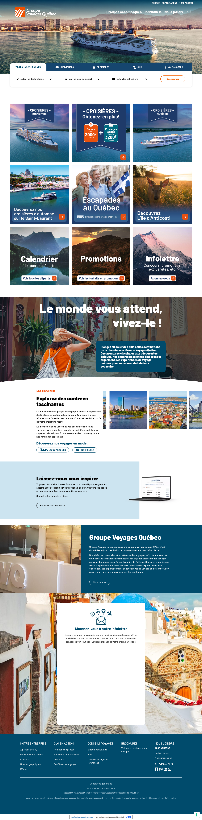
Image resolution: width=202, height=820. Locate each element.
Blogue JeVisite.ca (97, 749)
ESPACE (169, 3)
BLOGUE (156, 3)
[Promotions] (101, 256)
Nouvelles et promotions (67, 754)
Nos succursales (163, 757)
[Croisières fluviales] (162, 132)
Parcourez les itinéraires (52, 505)
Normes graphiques (30, 764)
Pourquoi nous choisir (31, 754)
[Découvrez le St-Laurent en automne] (39, 194)
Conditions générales (101, 783)
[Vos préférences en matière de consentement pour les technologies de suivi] (197, 815)
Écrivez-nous (162, 752)
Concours (59, 759)
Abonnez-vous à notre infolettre (101, 628)
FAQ (90, 754)
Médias (24, 769)
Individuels (153, 12)
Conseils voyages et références (98, 761)
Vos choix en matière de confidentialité (110, 817)
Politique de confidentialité (101, 788)
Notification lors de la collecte (82, 817)
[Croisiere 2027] (101, 132)
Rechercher (173, 78)
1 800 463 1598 (186, 3)
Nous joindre (174, 12)
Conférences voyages (65, 764)
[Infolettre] (162, 256)
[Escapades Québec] (101, 194)
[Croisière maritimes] (39, 132)
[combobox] (34, 79)
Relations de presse (64, 749)
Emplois (24, 759)
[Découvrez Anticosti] (162, 194)
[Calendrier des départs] (39, 256)
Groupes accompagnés (124, 12)
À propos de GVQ (28, 749)
